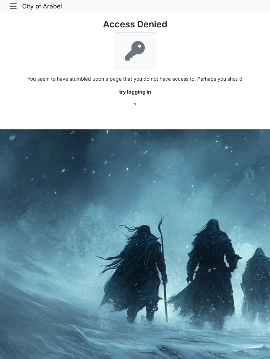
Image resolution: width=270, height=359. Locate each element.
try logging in (135, 92)
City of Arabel (42, 6)
